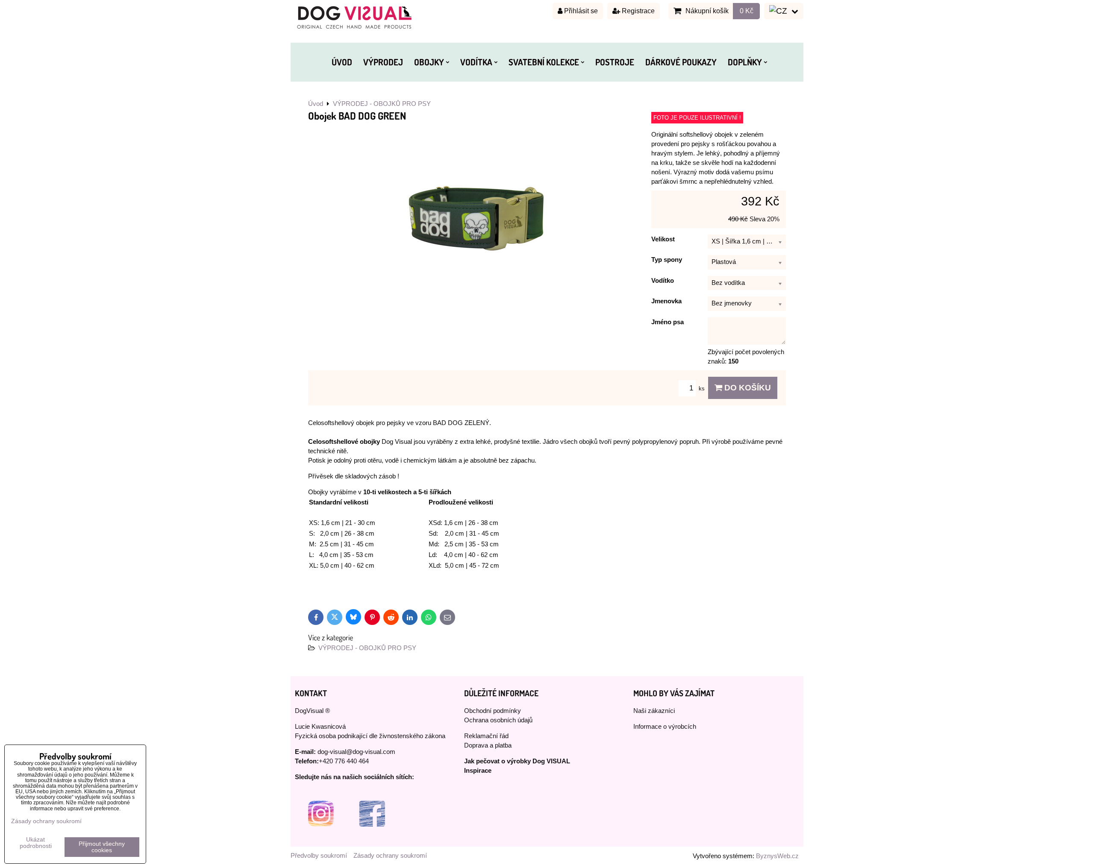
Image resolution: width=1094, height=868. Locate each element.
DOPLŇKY (745, 61)
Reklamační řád (486, 736)
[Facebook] (371, 837)
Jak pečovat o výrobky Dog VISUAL (517, 761)
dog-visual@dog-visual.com (356, 751)
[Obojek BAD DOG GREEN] (476, 216)
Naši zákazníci (654, 710)
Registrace (637, 11)
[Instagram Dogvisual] (320, 837)
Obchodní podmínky (492, 710)
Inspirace (477, 770)
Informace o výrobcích (664, 726)
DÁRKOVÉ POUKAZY (681, 61)
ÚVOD (342, 61)
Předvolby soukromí (319, 855)
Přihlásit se (580, 11)
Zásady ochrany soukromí (390, 855)
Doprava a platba (488, 745)
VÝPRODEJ (383, 61)
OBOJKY (429, 61)
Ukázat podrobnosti (36, 842)
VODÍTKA (476, 61)
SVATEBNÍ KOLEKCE (544, 61)
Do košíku (746, 387)
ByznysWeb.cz (777, 856)
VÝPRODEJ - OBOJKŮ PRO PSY (367, 648)
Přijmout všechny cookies (102, 847)
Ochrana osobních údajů (498, 720)
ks (702, 388)
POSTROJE (614, 61)
